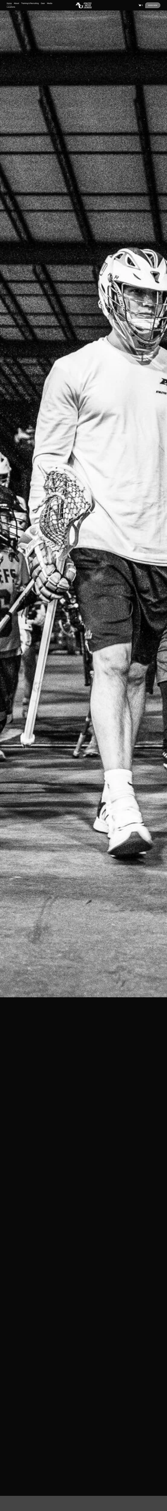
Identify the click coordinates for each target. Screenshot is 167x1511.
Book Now (152, 5)
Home (9, 3)
